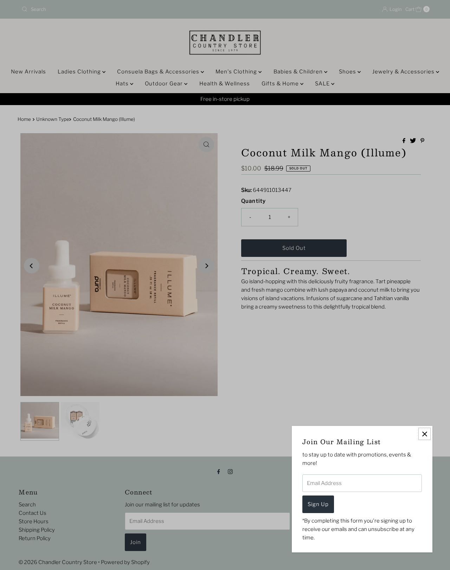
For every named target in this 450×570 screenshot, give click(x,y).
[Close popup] (424, 434)
